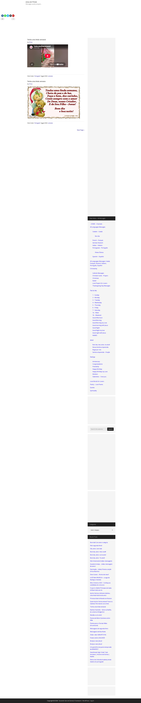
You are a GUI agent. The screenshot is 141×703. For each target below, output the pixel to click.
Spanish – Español (98, 256)
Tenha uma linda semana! (36, 40)
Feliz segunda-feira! (96, 545)
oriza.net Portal (31, 2)
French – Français (98, 240)
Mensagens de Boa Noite (98, 632)
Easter (94, 281)
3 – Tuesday (96, 300)
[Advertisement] (89, 22)
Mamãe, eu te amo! (96, 615)
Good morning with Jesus (100, 325)
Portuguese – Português (100, 248)
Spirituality (93, 391)
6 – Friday (95, 308)
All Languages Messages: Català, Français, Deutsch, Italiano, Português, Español (100, 263)
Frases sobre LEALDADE (97, 638)
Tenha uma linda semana (36, 81)
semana (50, 76)
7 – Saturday (96, 310)
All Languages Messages (97, 227)
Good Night (96, 328)
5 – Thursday (97, 305)
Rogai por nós (97, 350)
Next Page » (80, 130)
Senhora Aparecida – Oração (101, 352)
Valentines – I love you (99, 377)
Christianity (93, 268)
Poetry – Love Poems (96, 384)
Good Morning (97, 320)
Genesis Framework (75, 701)
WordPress (85, 701)
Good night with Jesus (99, 333)
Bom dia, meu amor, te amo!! (101, 345)
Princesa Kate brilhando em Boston (101, 598)
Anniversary (96, 361)
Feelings (92, 357)
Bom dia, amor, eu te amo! (98, 555)
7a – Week (96, 313)
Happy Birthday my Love (100, 371)
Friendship (96, 366)
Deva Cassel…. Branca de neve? (99, 574)
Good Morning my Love (100, 323)
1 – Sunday (96, 295)
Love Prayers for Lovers (100, 283)
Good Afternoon (97, 318)
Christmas (96, 278)
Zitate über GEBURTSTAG (98, 635)
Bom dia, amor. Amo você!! (98, 552)
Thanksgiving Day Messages (101, 286)
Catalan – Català (97, 231)
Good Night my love (99, 330)
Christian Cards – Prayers (100, 276)
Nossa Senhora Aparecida (100, 347)
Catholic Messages (98, 273)
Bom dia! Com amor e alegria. (99, 542)
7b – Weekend (97, 315)
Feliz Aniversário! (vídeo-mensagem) (101, 561)
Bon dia (97, 236)
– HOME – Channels (96, 224)
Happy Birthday (97, 369)
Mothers (95, 374)
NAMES (95, 335)
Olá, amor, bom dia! (96, 549)
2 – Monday (96, 297)
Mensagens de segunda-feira (99, 628)
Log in (92, 701)
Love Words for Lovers (97, 381)
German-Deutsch (98, 243)
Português (37, 76)
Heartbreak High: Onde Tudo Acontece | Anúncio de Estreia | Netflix (99, 654)
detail (91, 340)
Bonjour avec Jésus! (96, 641)
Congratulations (98, 364)
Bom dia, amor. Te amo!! (97, 558)
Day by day (93, 290)
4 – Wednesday (97, 302)
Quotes (92, 387)
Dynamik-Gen (63, 701)
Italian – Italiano (97, 245)
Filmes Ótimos (99, 252)
